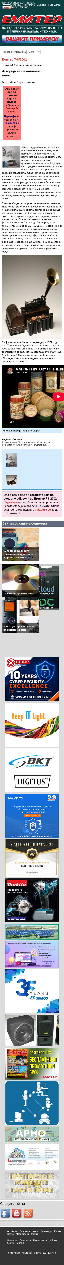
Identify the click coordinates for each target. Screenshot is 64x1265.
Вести (14, 1231)
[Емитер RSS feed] (28, 1213)
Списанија (25, 1231)
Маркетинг (42, 5)
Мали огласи (22, 1234)
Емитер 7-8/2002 (14, 59)
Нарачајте (10, 116)
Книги (35, 1231)
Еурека (57, 1231)
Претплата (29, 5)
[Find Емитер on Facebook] (6, 1213)
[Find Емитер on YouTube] (17, 1213)
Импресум (16, 5)
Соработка (54, 5)
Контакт (24, 7)
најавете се (12, 122)
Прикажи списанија (14, 51)
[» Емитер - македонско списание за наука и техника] (32, 23)
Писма (10, 1234)
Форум (34, 1234)
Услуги (14, 7)
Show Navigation (6, 7)
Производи (46, 1231)
